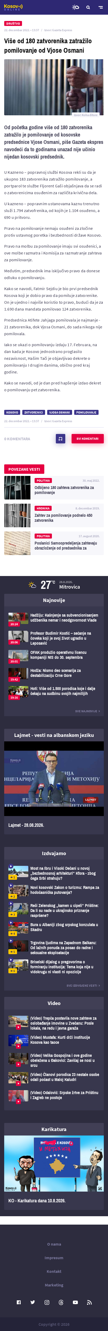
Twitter (32, 1302)
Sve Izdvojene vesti (82, 985)
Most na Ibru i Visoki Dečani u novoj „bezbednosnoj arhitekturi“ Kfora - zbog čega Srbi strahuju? (54, 873)
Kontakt (54, 1271)
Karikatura (54, 1129)
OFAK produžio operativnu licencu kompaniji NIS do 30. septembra (54, 657)
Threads (61, 1302)
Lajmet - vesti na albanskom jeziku (54, 735)
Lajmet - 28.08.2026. (54, 787)
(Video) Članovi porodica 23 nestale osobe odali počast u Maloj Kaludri (54, 1079)
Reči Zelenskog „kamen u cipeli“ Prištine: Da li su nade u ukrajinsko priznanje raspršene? (54, 910)
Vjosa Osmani (59, 412)
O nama (54, 1244)
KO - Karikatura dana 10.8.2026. (54, 1173)
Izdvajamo (54, 853)
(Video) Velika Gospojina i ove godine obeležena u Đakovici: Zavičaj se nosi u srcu (54, 1060)
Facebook (18, 1302)
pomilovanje (86, 412)
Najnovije (54, 600)
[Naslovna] (13, 7)
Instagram (46, 1302)
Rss (89, 1302)
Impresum (54, 1257)
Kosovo (12, 412)
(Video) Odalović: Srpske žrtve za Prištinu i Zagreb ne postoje (54, 1097)
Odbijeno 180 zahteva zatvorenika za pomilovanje (54, 487)
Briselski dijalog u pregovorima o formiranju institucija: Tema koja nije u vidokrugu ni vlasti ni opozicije (54, 966)
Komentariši (60, 438)
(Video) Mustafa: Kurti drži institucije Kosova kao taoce (54, 1042)
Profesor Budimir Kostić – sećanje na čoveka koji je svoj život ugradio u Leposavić (54, 638)
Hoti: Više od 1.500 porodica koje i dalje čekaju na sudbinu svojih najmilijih (54, 693)
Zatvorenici (33, 412)
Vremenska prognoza (75, 7)
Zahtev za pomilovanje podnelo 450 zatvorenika (54, 515)
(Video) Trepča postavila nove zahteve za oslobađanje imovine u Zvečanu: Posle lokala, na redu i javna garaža (54, 1023)
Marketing (54, 1284)
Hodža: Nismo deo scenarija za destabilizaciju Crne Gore (54, 675)
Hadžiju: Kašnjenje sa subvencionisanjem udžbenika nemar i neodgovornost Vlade (54, 620)
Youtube (75, 1302)
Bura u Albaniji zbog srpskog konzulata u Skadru (54, 929)
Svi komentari (88, 439)
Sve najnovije (86, 711)
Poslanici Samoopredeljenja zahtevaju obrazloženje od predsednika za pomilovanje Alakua (54, 543)
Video (54, 1003)
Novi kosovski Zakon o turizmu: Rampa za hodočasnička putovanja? (54, 892)
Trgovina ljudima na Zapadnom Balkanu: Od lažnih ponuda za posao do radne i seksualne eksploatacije (54, 947)
